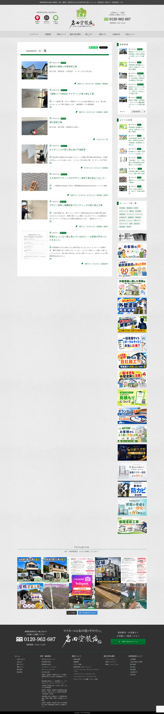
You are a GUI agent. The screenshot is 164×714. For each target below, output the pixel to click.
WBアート (81, 84)
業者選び (138, 217)
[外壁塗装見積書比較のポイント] (132, 397)
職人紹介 (133, 667)
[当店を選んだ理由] (132, 269)
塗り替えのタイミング (48, 659)
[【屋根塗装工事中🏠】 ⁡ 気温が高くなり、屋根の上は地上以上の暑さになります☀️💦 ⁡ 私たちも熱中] (30, 596)
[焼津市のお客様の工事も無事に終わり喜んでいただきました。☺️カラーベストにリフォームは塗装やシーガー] (56, 596)
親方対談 (133, 674)
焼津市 (106, 112)
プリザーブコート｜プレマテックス (84, 674)
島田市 (129, 227)
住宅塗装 (138, 211)
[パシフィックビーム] (132, 489)
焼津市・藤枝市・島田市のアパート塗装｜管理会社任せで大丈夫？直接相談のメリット (54, 676)
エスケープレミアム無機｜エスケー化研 (86, 679)
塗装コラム (102, 34)
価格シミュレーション (112, 664)
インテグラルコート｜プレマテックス (85, 676)
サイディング (90, 84)
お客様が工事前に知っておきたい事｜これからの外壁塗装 (54, 686)
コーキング (82, 195)
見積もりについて (110, 662)
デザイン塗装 (78, 664)
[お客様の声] (132, 251)
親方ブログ (20, 664)
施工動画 (19, 672)
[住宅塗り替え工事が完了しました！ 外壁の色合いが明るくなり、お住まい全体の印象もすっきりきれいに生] (56, 570)
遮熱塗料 (122, 227)
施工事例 (19, 669)
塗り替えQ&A (46, 672)
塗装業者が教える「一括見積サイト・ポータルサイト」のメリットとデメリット (54, 682)
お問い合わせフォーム (130, 641)
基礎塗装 (122, 214)
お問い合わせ (21, 659)
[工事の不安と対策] (132, 434)
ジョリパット (101, 139)
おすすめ (122, 220)
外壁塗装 (98, 84)
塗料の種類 (77, 659)
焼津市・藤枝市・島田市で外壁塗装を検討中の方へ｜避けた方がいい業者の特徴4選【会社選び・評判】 (54, 692)
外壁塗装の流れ (46, 662)
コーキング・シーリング (49, 667)
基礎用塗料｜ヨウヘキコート (82, 667)
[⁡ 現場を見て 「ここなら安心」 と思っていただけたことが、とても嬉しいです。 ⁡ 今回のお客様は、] (82, 570)
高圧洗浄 (137, 223)
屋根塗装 (105, 84)
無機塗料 (131, 217)
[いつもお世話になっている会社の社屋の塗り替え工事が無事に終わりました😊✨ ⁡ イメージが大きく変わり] (82, 596)
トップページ (34, 34)
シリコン (129, 220)
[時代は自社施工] (132, 361)
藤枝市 (106, 226)
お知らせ (19, 662)
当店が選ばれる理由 (136, 662)
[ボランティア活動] (132, 416)
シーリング (97, 168)
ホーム (17, 656)
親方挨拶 (133, 664)
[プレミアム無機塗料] (132, 452)
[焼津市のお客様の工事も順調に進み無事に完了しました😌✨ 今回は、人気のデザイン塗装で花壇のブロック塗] (108, 596)
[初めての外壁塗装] (132, 306)
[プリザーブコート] (132, 471)
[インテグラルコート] (132, 507)
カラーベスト (123, 223)
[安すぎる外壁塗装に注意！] (132, 379)
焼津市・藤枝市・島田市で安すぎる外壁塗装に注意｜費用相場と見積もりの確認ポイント (54, 704)
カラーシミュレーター (48, 669)
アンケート (96, 264)
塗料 (131, 223)
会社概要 (133, 659)
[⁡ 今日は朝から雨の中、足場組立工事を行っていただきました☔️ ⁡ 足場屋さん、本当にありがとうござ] (108, 570)
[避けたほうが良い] (132, 324)
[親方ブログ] (132, 237)
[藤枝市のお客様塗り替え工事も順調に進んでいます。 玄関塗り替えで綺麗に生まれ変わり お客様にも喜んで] (134, 596)
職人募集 (133, 669)
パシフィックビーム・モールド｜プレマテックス (86, 670)
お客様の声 (116, 34)
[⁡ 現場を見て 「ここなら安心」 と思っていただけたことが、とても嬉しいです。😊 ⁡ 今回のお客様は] (30, 570)
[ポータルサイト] (132, 342)
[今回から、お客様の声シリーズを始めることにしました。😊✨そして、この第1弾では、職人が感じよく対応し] (134, 570)
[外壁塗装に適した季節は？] (132, 287)
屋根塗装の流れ (46, 664)
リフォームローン (110, 659)
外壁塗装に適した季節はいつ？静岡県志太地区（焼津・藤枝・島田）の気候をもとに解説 (54, 698)
